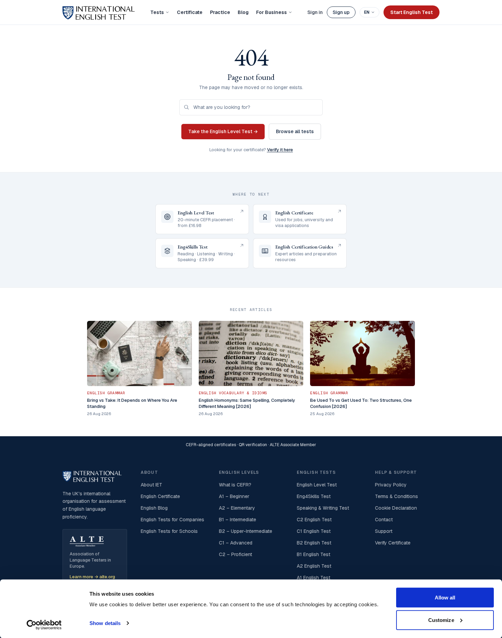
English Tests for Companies (172, 519)
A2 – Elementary (237, 508)
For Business (271, 12)
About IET (151, 485)
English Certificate (160, 496)
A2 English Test (314, 566)
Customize (441, 620)
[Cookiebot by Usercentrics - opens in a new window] (44, 625)
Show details (105, 623)
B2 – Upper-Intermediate (245, 531)
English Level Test (317, 485)
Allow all (445, 597)
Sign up (341, 12)
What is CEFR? (235, 485)
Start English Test (411, 12)
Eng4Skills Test (314, 496)
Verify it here (280, 150)
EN (366, 12)
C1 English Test (314, 531)
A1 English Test (313, 578)
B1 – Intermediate (237, 519)
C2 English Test (314, 519)
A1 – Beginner (234, 496)
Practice (220, 12)
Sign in (315, 12)
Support (383, 531)
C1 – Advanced (235, 543)
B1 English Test (313, 554)
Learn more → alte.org (92, 577)
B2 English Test (314, 543)
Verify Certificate (392, 543)
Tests (157, 12)
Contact (384, 519)
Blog (243, 12)
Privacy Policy (391, 485)
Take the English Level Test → (223, 131)
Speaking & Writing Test (323, 508)
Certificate (190, 12)
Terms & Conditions (396, 496)
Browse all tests (295, 131)
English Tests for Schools (169, 531)
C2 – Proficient (235, 554)
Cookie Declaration (396, 508)
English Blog (154, 508)
